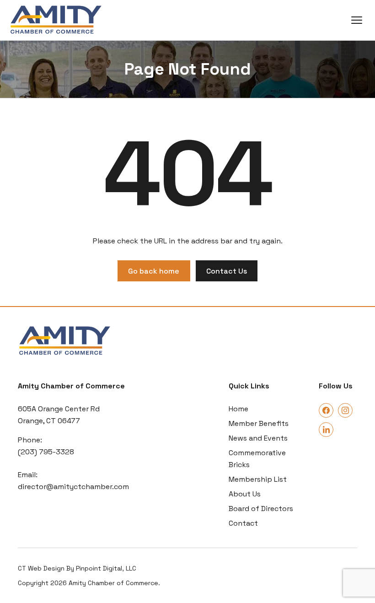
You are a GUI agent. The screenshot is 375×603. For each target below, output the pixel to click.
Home (238, 409)
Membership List (258, 479)
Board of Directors (261, 508)
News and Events (258, 438)
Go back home (153, 270)
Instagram (345, 410)
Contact (243, 523)
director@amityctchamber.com (73, 486)
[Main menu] (357, 20)
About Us (245, 494)
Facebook (326, 410)
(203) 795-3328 (46, 452)
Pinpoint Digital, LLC (106, 568)
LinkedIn (326, 429)
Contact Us (226, 270)
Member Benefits (259, 423)
